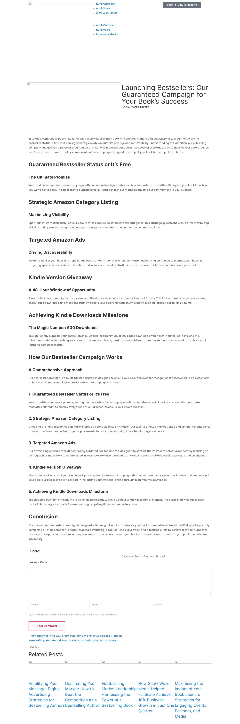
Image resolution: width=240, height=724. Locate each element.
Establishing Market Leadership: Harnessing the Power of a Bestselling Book (120, 694)
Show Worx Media (107, 13)
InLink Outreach (105, 4)
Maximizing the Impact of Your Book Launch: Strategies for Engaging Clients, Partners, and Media (191, 700)
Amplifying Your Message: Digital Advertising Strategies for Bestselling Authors (47, 694)
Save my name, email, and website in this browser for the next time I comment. (74, 615)
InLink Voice (103, 8)
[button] (120, 21)
